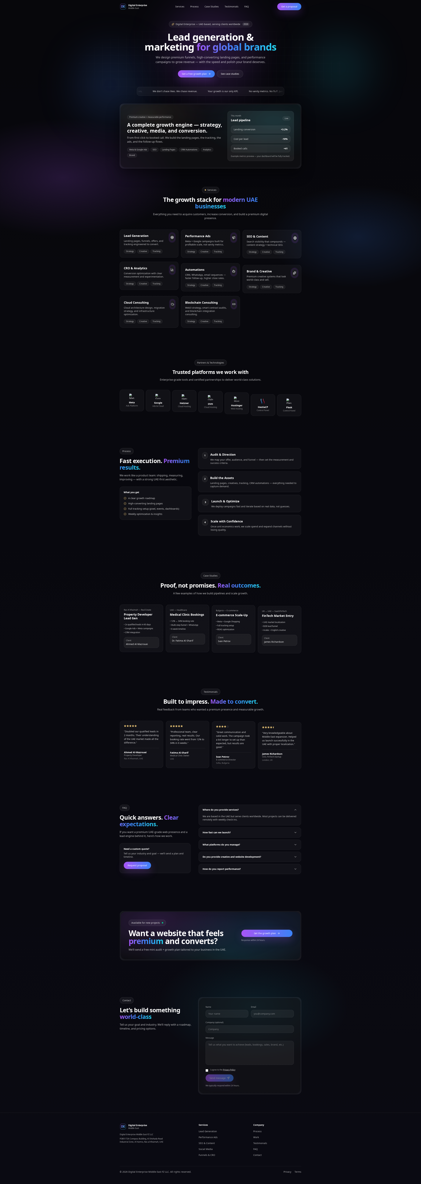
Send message (218, 1077)
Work (256, 1137)
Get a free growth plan (194, 73)
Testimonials (231, 6)
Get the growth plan (265, 933)
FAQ (246, 6)
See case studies (230, 73)
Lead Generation (208, 1131)
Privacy (287, 1171)
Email (253, 1006)
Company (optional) (214, 1022)
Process (194, 6)
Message (210, 1037)
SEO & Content (207, 1143)
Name (208, 1006)
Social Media (206, 1149)
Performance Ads (208, 1137)
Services (179, 6)
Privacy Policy (229, 1069)
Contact (257, 1155)
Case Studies (212, 6)
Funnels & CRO (207, 1155)
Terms (298, 1171)
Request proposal (137, 865)
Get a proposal (289, 6)
